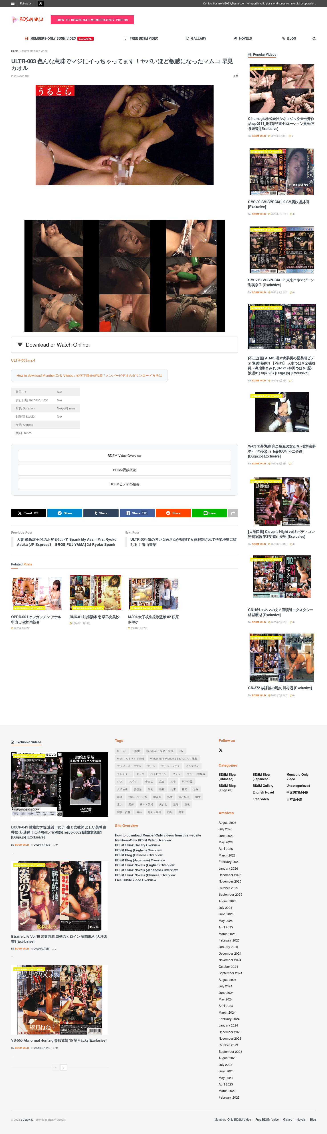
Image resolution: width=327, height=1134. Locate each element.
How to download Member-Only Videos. (92, 20)
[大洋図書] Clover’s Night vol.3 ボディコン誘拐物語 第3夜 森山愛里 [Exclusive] (281, 534)
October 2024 (228, 966)
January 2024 (228, 1025)
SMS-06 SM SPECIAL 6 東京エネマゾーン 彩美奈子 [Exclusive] (281, 282)
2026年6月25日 (21, 628)
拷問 (184, 789)
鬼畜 (181, 812)
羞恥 (176, 804)
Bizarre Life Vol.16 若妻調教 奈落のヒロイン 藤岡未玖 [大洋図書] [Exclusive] (59, 939)
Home (14, 51)
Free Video (261, 799)
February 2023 (229, 1097)
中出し (149, 781)
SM (182, 751)
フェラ (177, 774)
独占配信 (184, 796)
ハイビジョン (159, 774)
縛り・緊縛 (146, 804)
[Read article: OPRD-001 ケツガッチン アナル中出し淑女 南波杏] (37, 593)
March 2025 (227, 934)
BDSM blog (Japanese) (261, 776)
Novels (245, 38)
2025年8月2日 (278, 380)
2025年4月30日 (42, 844)
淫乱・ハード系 (138, 796)
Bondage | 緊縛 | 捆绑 (160, 751)
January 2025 (228, 946)
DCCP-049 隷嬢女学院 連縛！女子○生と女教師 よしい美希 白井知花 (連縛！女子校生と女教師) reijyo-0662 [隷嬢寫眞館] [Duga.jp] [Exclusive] (59, 832)
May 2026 (226, 842)
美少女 (163, 804)
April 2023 (226, 1084)
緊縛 (131, 804)
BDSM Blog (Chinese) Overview (139, 855)
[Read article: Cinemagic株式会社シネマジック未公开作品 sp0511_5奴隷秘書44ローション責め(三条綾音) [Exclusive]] (282, 88)
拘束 (173, 789)
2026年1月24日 (279, 292)
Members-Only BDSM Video (61, 38)
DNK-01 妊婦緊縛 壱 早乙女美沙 (94, 616)
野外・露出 (154, 812)
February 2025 (229, 940)
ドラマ (141, 774)
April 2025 (226, 927)
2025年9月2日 (41, 948)
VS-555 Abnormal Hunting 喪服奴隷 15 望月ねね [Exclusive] (59, 1040)
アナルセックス (170, 766)
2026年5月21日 (279, 695)
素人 (120, 804)
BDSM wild (259, 136)
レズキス (134, 781)
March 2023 (227, 1090)
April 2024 (226, 1005)
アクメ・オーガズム (129, 766)
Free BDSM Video (144, 38)
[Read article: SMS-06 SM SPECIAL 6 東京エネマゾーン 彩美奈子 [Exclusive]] (282, 250)
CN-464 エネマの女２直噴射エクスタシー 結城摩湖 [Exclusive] (280, 612)
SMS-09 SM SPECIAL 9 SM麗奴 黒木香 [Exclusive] (279, 204)
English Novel (263, 792)
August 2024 (227, 979)
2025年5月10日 (21, 76)
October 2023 (228, 1045)
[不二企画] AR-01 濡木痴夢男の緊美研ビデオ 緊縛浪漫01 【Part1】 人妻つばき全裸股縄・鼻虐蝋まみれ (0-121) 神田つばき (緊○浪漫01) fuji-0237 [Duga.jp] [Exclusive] (281, 365)
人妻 (173, 781)
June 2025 (226, 914)
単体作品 (187, 781)
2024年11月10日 (81, 623)
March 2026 (227, 855)
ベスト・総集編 (196, 774)
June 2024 (226, 992)
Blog (291, 38)
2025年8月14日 (42, 1047)
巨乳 (150, 789)
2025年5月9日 (278, 136)
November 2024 (230, 960)
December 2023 (230, 1032)
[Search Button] (314, 38)
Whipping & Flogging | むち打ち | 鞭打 (174, 758)
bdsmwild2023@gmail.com (229, 3)
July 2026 (225, 829)
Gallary (198, 38)
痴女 (198, 796)
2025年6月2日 (278, 463)
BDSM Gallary (263, 785)
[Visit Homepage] (27, 20)
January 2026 (228, 868)
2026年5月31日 (279, 544)
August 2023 (227, 1058)
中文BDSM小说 (297, 792)
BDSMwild (27, 1119)
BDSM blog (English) (227, 787)
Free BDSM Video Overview (135, 880)
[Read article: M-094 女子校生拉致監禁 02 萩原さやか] (154, 593)
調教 (187, 804)
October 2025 (228, 888)
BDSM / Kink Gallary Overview (137, 845)
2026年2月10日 (279, 214)
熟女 (170, 796)
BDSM (136, 751)
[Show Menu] (12, 3)
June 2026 (226, 835)
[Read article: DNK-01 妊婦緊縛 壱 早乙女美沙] (95, 593)
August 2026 (227, 822)
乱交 (162, 781)
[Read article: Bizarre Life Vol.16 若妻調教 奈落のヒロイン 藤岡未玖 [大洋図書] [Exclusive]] (59, 895)
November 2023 (230, 1038)
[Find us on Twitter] (41, 3)
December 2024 (230, 953)
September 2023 (230, 1051)
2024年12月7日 (138, 628)
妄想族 (138, 789)
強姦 (162, 789)
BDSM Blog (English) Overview (138, 850)
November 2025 (230, 881)
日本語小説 (294, 799)
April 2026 (226, 848)
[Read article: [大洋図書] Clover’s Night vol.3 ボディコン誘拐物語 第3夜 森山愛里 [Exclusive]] (282, 501)
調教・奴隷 (124, 812)
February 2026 (229, 861)
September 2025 (230, 894)
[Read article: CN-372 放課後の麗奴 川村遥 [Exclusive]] (282, 658)
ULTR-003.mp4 (23, 360)
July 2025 (225, 907)
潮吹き (157, 796)
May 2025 (226, 920)
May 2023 (226, 1077)
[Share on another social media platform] (233, 513)
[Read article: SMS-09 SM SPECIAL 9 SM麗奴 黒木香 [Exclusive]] (282, 172)
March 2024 (227, 1012)
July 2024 (225, 986)
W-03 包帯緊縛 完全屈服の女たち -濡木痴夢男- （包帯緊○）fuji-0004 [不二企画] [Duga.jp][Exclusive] (281, 451)
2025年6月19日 (279, 622)
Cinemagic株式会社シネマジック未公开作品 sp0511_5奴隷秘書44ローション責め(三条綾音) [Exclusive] (281, 123)
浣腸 (120, 796)
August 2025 (227, 901)
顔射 (170, 812)
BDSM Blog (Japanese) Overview (140, 860)
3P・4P (122, 751)
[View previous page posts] (55, 1067)
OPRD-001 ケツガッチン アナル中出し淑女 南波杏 (36, 619)
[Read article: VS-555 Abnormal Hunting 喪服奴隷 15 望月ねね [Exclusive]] (59, 1000)
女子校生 (122, 789)
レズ (120, 781)
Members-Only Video (35, 51)
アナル (151, 766)
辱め (139, 812)
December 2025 (230, 875)
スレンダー (124, 774)
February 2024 (229, 1019)
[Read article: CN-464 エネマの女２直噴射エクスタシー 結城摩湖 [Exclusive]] (282, 579)
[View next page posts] (63, 1067)
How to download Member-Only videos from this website (158, 835)
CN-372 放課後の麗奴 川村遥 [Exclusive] (280, 687)
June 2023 (226, 1071)
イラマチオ (192, 766)
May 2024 (226, 999)
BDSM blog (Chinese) (227, 776)
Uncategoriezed (298, 785)
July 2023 (225, 1064)
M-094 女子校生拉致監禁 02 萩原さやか (153, 619)
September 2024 (230, 973)
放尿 (196, 789)
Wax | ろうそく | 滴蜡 (130, 758)
